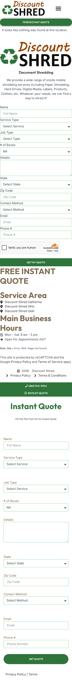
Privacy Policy (21, 362)
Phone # (6, 228)
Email (4, 216)
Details (5, 157)
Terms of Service (50, 362)
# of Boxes (7, 145)
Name (4, 107)
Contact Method (11, 203)
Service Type (9, 120)
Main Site (5, 348)
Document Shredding (36, 72)
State (3, 178)
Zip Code (6, 190)
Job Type (6, 132)
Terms (32, 674)
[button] (58, 8)
